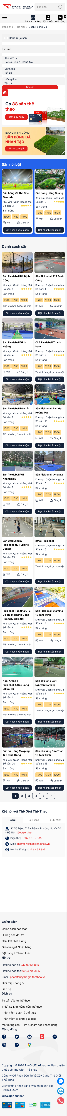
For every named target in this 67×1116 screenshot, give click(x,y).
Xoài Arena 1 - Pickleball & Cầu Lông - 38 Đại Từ (17, 684)
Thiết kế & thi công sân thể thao (22, 1006)
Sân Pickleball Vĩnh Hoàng (14, 344)
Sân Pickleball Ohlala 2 (49, 474)
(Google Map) (25, 832)
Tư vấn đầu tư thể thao (16, 1000)
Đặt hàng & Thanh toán (16, 953)
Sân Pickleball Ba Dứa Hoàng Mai (48, 410)
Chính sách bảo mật (14, 929)
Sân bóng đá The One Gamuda (16, 194)
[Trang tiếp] (51, 796)
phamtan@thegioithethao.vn (33, 843)
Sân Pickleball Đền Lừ (16, 408)
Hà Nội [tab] (12, 819)
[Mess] (60, 1081)
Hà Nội (20, 26)
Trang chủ (7, 26)
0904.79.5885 (31, 971)
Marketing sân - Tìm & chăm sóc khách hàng (30, 1025)
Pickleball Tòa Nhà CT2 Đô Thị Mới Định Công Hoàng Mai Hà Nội (17, 614)
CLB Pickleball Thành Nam (48, 344)
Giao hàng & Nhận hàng (16, 947)
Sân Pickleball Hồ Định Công (16, 278)
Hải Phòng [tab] (33, 819)
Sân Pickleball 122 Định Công (49, 278)
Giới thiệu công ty (13, 983)
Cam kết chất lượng (14, 941)
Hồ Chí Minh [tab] (54, 819)
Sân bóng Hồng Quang (49, 193)
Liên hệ (6, 989)
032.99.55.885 (33, 838)
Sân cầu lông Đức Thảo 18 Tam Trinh (49, 752)
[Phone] (60, 1100)
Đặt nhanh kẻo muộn (17, 229)
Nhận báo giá (16, 148)
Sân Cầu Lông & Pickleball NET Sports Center (16, 544)
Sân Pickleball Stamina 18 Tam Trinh (49, 612)
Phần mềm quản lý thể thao (19, 1012)
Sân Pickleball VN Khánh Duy (13, 476)
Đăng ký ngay (16, 116)
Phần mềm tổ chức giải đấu (19, 1018)
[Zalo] (60, 1090)
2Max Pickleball (44, 540)
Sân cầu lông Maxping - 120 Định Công (17, 752)
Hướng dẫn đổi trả (13, 935)
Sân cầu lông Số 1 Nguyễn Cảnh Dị (46, 682)
